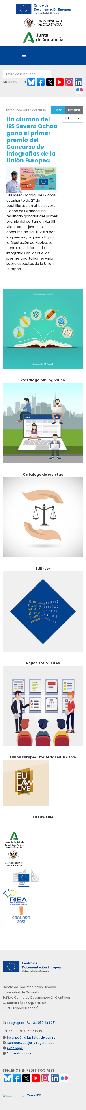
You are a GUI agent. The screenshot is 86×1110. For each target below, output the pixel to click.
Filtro (58, 109)
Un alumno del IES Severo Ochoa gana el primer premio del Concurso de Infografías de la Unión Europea (32, 140)
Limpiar (74, 109)
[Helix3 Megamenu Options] (24, 55)
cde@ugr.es (15, 1023)
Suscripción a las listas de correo (31, 1037)
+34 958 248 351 (43, 1023)
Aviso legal (15, 1048)
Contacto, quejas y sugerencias (30, 1043)
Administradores (19, 1053)
